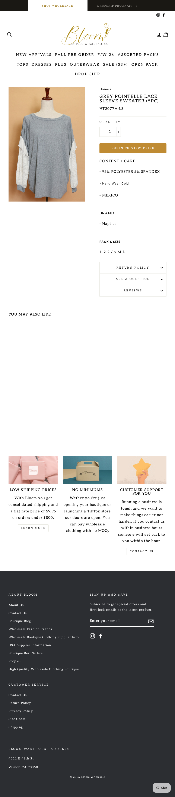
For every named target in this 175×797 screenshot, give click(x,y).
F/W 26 (106, 55)
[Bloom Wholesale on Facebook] (100, 636)
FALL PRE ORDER (75, 55)
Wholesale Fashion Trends (30, 629)
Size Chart (17, 719)
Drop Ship (87, 74)
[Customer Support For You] (141, 470)
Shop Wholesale (57, 5)
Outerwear (85, 65)
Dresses (42, 65)
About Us (16, 605)
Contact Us (142, 551)
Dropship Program (117, 6)
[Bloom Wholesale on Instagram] (92, 636)
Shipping (16, 727)
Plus (61, 65)
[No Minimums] (87, 470)
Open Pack (144, 65)
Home (104, 89)
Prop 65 (15, 661)
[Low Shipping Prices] (33, 470)
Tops (23, 65)
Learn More (33, 528)
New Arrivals (34, 55)
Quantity (110, 122)
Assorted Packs (138, 55)
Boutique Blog (20, 621)
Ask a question (133, 279)
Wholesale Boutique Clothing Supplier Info (44, 637)
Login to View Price (133, 148)
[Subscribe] (151, 621)
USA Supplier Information (30, 645)
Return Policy (133, 267)
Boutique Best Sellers (26, 653)
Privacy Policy (21, 711)
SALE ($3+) (115, 65)
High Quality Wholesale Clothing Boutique (44, 669)
